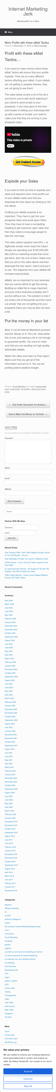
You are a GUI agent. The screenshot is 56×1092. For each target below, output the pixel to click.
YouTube (8, 1017)
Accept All (28, 1071)
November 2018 (11, 857)
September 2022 (11, 720)
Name (8, 467)
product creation (11, 980)
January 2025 (10, 622)
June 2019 (9, 843)
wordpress (9, 1013)
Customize (28, 1078)
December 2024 (11, 625)
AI (6, 912)
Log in (7, 1031)
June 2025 (9, 611)
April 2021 (9, 763)
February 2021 (10, 770)
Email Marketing (19, 386)
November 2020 (11, 781)
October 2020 (10, 785)
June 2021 (9, 756)
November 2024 (11, 629)
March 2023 (9, 698)
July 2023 (8, 683)
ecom (7, 930)
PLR (6, 973)
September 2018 (11, 865)
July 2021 (8, 752)
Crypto (7, 922)
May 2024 (9, 651)
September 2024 (11, 636)
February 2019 (10, 847)
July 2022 (8, 727)
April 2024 (9, 654)
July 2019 (8, 839)
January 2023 (10, 705)
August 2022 (10, 723)
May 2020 (9, 803)
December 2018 (11, 854)
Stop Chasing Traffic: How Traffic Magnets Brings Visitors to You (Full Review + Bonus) (27, 553)
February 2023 (10, 702)
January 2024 (10, 665)
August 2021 (10, 749)
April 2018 (9, 872)
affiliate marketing (12, 908)
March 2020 (9, 810)
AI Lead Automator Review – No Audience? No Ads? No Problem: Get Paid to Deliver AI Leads (27, 570)
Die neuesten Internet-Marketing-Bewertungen (23, 926)
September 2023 (11, 676)
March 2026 (9, 604)
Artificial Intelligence (13, 919)
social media (10, 988)
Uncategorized (10, 995)
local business (10, 966)
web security (10, 1006)
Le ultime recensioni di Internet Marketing (21, 955)
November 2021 (11, 738)
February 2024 (10, 662)
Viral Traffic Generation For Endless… (28, 404)
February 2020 (10, 814)
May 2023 (9, 691)
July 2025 (8, 607)
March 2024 (9, 658)
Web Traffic (9, 1009)
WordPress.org (10, 1042)
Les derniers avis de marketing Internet (20, 959)
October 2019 (10, 828)
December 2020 (11, 778)
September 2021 (11, 745)
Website (8, 489)
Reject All (28, 1086)
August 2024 (10, 640)
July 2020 (8, 796)
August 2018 (10, 868)
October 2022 (10, 716)
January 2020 (10, 818)
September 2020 (11, 789)
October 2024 (10, 633)
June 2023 (9, 687)
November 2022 (11, 712)
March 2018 (9, 876)
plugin (7, 977)
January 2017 (10, 886)
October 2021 (10, 741)
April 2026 (9, 600)
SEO (7, 984)
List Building (9, 962)
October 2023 (10, 673)
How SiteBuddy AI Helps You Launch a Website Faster (26, 558)
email (7, 389)
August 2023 (10, 680)
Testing (7, 991)
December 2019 (11, 821)
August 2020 (10, 792)
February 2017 (10, 883)
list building (25, 389)
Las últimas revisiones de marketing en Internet (23, 951)
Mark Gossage (40, 45)
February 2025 (10, 618)
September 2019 (11, 832)
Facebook (9, 941)
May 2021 (9, 760)
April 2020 (9, 807)
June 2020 (9, 799)
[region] (28, 1068)
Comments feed (11, 1038)
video (7, 999)
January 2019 (10, 850)
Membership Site (11, 970)
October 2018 (10, 861)
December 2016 (11, 890)
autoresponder (40, 386)
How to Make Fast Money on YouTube (28, 414)
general (7, 944)
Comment (9, 438)
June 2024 (9, 647)
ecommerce (9, 933)
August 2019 (10, 836)
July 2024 (8, 644)
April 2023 (9, 694)
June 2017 (9, 879)
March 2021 (9, 767)
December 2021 (11, 734)
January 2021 (10, 774)
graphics (8, 948)
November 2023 (11, 669)
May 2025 (9, 615)
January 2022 (10, 731)
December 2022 (11, 709)
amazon (8, 915)
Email (7, 478)
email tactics (15, 389)
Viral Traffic (9, 1002)
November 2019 (11, 825)
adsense (8, 904)
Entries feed (9, 1035)
